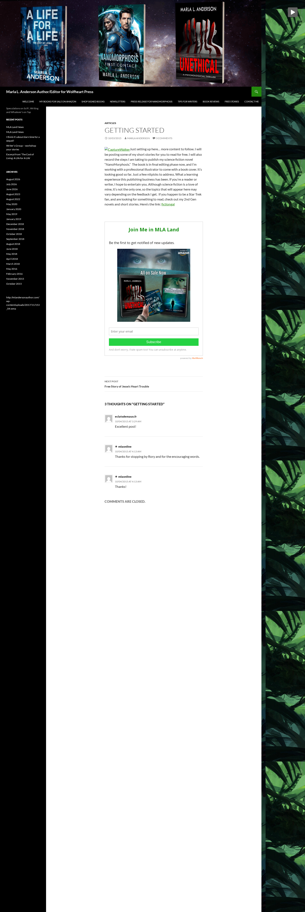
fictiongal (168, 204)
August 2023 (13, 194)
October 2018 (14, 234)
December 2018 (15, 224)
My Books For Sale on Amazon (57, 101)
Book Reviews (211, 101)
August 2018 (13, 243)
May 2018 (11, 253)
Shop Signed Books (93, 101)
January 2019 (13, 219)
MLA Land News (15, 127)
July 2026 (11, 184)
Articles (110, 123)
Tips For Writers (187, 101)
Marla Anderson (138, 138)
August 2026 (13, 179)
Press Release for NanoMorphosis (151, 101)
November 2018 (15, 229)
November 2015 (15, 278)
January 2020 (13, 209)
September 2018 (15, 238)
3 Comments (164, 138)
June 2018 (12, 248)
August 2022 (13, 199)
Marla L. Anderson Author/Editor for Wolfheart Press (49, 91)
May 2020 (11, 204)
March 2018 (13, 263)
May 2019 (11, 214)
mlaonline (125, 446)
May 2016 (11, 268)
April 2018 (12, 258)
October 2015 (14, 283)
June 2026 (12, 189)
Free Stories (232, 101)
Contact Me (251, 101)
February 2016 (14, 273)
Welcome (28, 101)
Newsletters (117, 101)
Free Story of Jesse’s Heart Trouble (127, 384)
